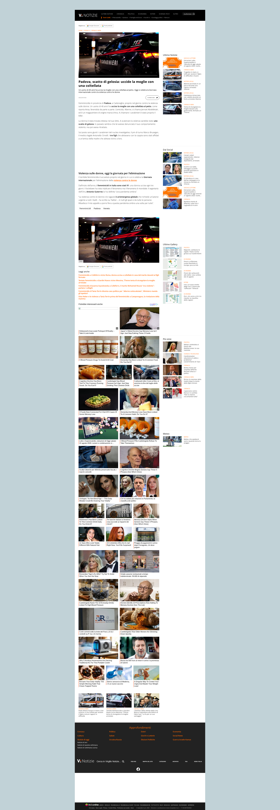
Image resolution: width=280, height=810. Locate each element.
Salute (111, 736)
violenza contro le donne (125, 180)
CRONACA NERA (96, 30)
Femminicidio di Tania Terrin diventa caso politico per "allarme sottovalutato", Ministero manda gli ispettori (118, 292)
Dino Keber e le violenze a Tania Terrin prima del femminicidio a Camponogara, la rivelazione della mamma (119, 297)
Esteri (143, 732)
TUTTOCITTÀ (155, 805)
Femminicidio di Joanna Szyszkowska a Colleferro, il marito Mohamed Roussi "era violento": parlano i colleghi (116, 287)
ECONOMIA (142, 14)
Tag (186, 761)
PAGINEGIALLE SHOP (127, 805)
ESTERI (152, 14)
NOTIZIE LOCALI (188, 81)
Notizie (88, 761)
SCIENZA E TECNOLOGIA (191, 354)
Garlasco (125, 17)
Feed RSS (133, 761)
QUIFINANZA (174, 805)
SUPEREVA (191, 805)
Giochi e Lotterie (148, 736)
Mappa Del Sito (148, 761)
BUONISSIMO (183, 805)
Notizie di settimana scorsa (87, 748)
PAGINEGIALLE (115, 805)
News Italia (198, 761)
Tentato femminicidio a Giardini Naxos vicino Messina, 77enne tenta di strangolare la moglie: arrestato (117, 281)
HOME (80, 30)
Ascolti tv (147, 17)
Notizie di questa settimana (87, 745)
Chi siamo (92, 808)
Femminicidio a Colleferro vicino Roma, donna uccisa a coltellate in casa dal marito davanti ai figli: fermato (119, 276)
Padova (97, 208)
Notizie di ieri (82, 742)
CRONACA (120, 14)
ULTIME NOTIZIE (107, 14)
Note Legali (99, 808)
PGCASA (136, 805)
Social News (178, 736)
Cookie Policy (112, 808)
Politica (112, 732)
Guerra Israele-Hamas (182, 740)
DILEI (161, 805)
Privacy (105, 808)
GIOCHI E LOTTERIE (190, 58)
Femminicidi (85, 208)
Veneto (106, 208)
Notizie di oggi (83, 740)
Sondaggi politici (157, 17)
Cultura (80, 736)
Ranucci (167, 17)
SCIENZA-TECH (164, 14)
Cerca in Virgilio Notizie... (109, 761)
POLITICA (131, 14)
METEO (186, 437)
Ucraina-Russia (115, 740)
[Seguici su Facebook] (138, 770)
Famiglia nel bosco (136, 17)
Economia (177, 732)
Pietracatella (117, 17)
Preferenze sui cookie (123, 808)
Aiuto (132, 808)
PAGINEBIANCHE (145, 805)
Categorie (162, 761)
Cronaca (80, 732)
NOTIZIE (90, 15)
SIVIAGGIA (167, 805)
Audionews (188, 14)
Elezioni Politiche (148, 740)
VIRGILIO (107, 805)
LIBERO (101, 805)
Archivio (175, 761)
